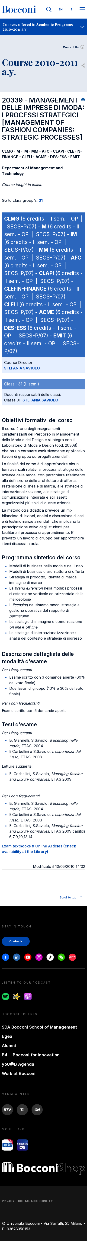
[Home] (19, 9)
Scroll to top (68, 897)
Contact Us (71, 47)
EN (60, 9)
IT (71, 9)
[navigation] (43, 27)
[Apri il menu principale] (82, 9)
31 (41, 200)
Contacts (15, 941)
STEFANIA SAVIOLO (22, 368)
